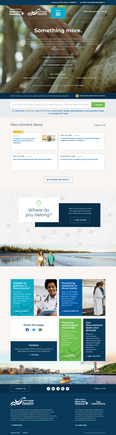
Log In (103, 11)
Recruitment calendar (86, 78)
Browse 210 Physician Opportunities (59, 57)
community (56, 111)
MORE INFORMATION (71, 311)
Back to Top (100, 125)
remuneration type (94, 111)
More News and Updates (59, 180)
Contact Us (21, 388)
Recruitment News (31, 78)
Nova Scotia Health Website (65, 2)
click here (19, 111)
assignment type (60, 113)
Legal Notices (15, 432)
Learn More (17, 425)
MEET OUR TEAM (94, 356)
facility (66, 111)
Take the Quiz (81, 220)
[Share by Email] (40, 330)
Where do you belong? (59, 78)
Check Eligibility (22, 311)
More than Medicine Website (93, 2)
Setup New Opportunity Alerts (92, 96)
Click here (79, 85)
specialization (77, 111)
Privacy (25, 432)
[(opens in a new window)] (27, 330)
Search (99, 105)
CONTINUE (35, 355)
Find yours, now (58, 49)
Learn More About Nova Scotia (59, 65)
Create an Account (91, 11)
